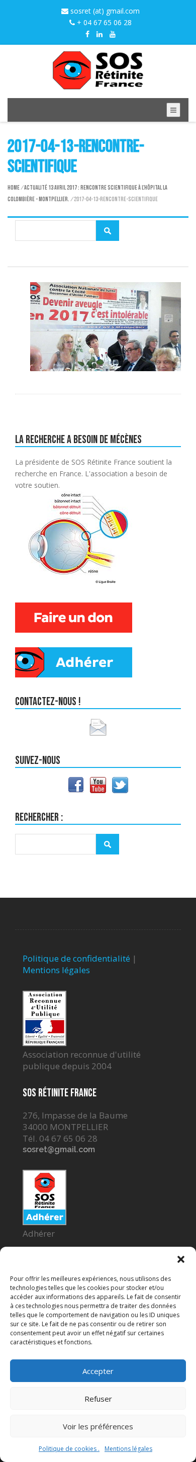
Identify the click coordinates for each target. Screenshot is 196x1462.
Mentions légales (128, 1448)
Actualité (35, 188)
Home (14, 188)
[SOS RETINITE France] (98, 84)
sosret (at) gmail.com (104, 11)
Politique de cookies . (69, 1448)
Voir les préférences (98, 1426)
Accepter (98, 1371)
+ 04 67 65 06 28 (103, 22)
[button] (181, 1259)
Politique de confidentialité (76, 958)
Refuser (98, 1399)
